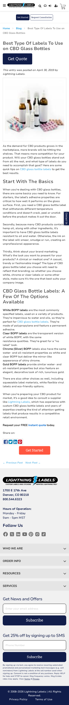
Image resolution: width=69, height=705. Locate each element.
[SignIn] (50, 6)
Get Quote (17, 58)
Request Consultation (41, 17)
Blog (19, 28)
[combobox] (39, 6)
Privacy (36, 679)
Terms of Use (43, 699)
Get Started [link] (34, 450)
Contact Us (66, 218)
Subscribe (34, 620)
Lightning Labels (19, 402)
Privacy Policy (18, 699)
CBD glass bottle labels (35, 169)
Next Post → (32, 462)
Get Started (22, 17)
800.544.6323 (12, 499)
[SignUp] (56, 6)
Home (7, 28)
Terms (27, 679)
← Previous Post (13, 462)
